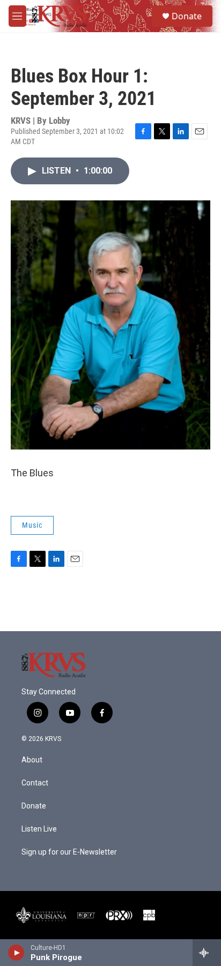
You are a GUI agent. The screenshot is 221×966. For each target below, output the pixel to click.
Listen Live (39, 829)
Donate (187, 16)
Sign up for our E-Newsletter (69, 852)
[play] (16, 952)
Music (32, 525)
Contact (34, 783)
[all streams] (207, 952)
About (31, 760)
